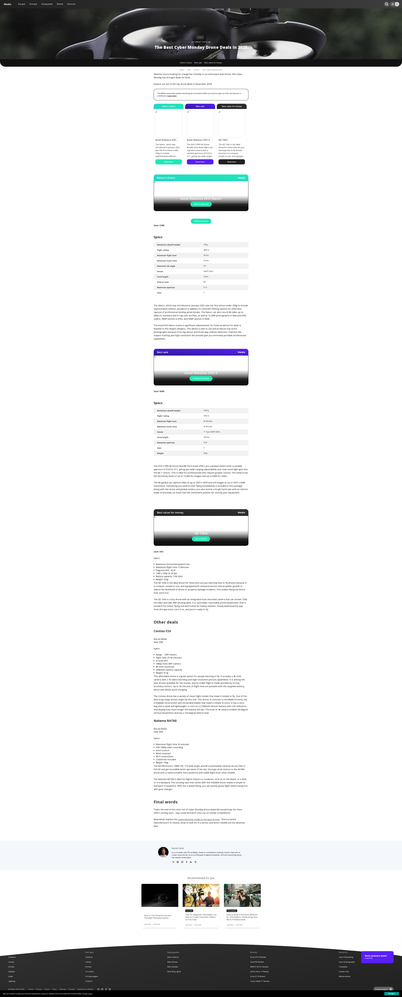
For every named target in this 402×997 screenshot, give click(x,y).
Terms (31, 989)
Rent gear (33, 4)
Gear (189, 70)
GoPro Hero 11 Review (259, 971)
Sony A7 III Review (257, 976)
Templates (343, 967)
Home (182, 70)
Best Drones (172, 962)
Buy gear (21, 4)
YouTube (189, 911)
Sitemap (62, 989)
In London (89, 971)
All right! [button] (391, 994)
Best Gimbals (172, 967)
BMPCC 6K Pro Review (259, 967)
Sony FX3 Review (257, 962)
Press (54, 989)
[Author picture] (163, 852)
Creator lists (344, 971)
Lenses (11, 962)
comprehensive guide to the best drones (198, 819)
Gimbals (11, 971)
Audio (10, 976)
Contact (72, 989)
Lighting (11, 981)
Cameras (11, 957)
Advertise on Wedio (85, 989)
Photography (231, 911)
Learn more (172, 96)
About (47, 989)
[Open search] (386, 4)
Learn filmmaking (346, 957)
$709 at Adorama (201, 204)
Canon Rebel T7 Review (259, 981)
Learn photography (347, 962)
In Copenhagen (91, 976)
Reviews (60, 4)
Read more (168, 162)
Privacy (39, 989)
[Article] (159, 895)
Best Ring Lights (174, 971)
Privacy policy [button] (87, 993)
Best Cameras (173, 957)
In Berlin (88, 981)
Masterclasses (344, 976)
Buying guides (47, 4)
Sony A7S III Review (258, 957)
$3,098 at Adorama (201, 378)
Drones (200, 37)
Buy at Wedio (201, 539)
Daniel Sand (178, 848)
